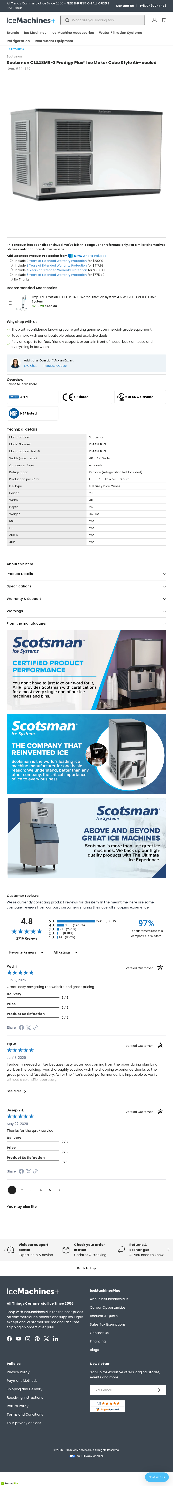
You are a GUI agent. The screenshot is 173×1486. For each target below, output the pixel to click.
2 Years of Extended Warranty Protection (57, 261)
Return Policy (17, 1406)
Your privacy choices (24, 1422)
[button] (163, 20)
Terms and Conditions (25, 1414)
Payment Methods (22, 1380)
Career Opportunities (108, 1307)
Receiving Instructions (25, 1397)
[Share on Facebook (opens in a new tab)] (21, 1028)
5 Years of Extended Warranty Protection (57, 275)
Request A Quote (55, 366)
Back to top (86, 1268)
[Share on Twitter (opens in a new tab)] (28, 1027)
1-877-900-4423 (153, 6)
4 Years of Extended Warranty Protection (57, 270)
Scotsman (14, 56)
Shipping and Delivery (24, 1389)
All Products (16, 49)
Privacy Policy (18, 1372)
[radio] (86, 921)
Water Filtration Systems (120, 32)
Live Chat (30, 366)
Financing (98, 1341)
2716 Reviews (31, 938)
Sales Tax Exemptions (108, 1324)
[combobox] (102, 20)
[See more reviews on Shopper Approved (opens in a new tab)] (35, 1027)
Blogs (94, 1349)
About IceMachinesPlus (109, 1299)
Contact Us (125, 6)
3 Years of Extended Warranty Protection (57, 265)
